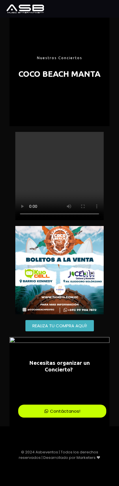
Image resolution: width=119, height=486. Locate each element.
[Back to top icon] (60, 446)
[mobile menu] (111, 9)
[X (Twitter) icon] (59, 466)
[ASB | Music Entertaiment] (25, 8)
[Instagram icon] (66, 466)
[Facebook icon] (53, 466)
